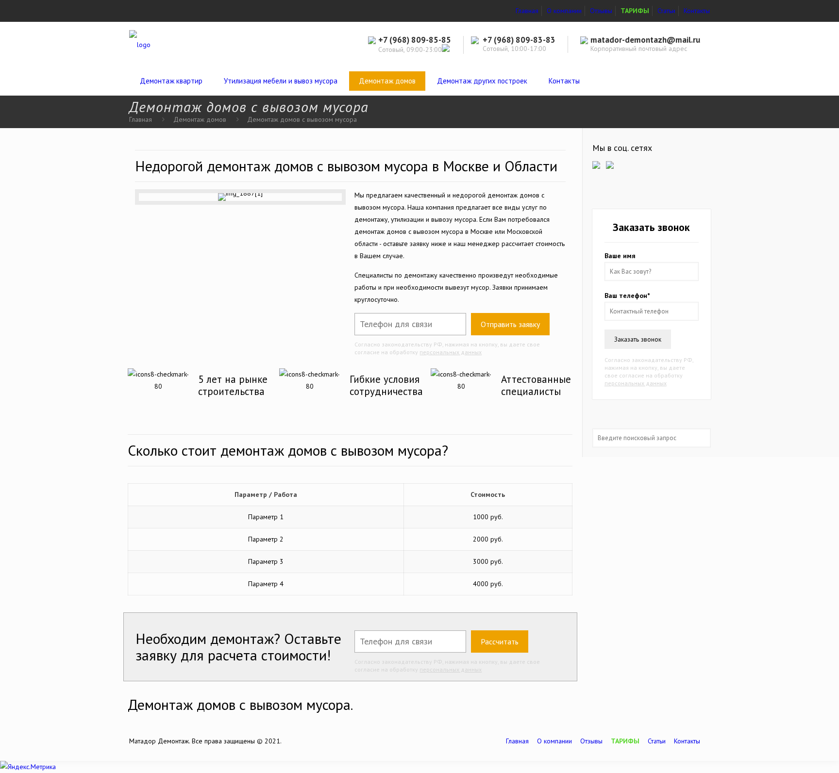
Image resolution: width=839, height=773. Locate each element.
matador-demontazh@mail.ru (645, 39)
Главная (527, 10)
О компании (564, 10)
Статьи (666, 10)
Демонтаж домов (199, 119)
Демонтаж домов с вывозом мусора (302, 119)
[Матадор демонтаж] (140, 44)
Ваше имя (620, 255)
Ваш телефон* (627, 295)
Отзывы (601, 10)
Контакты (697, 10)
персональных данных (451, 352)
